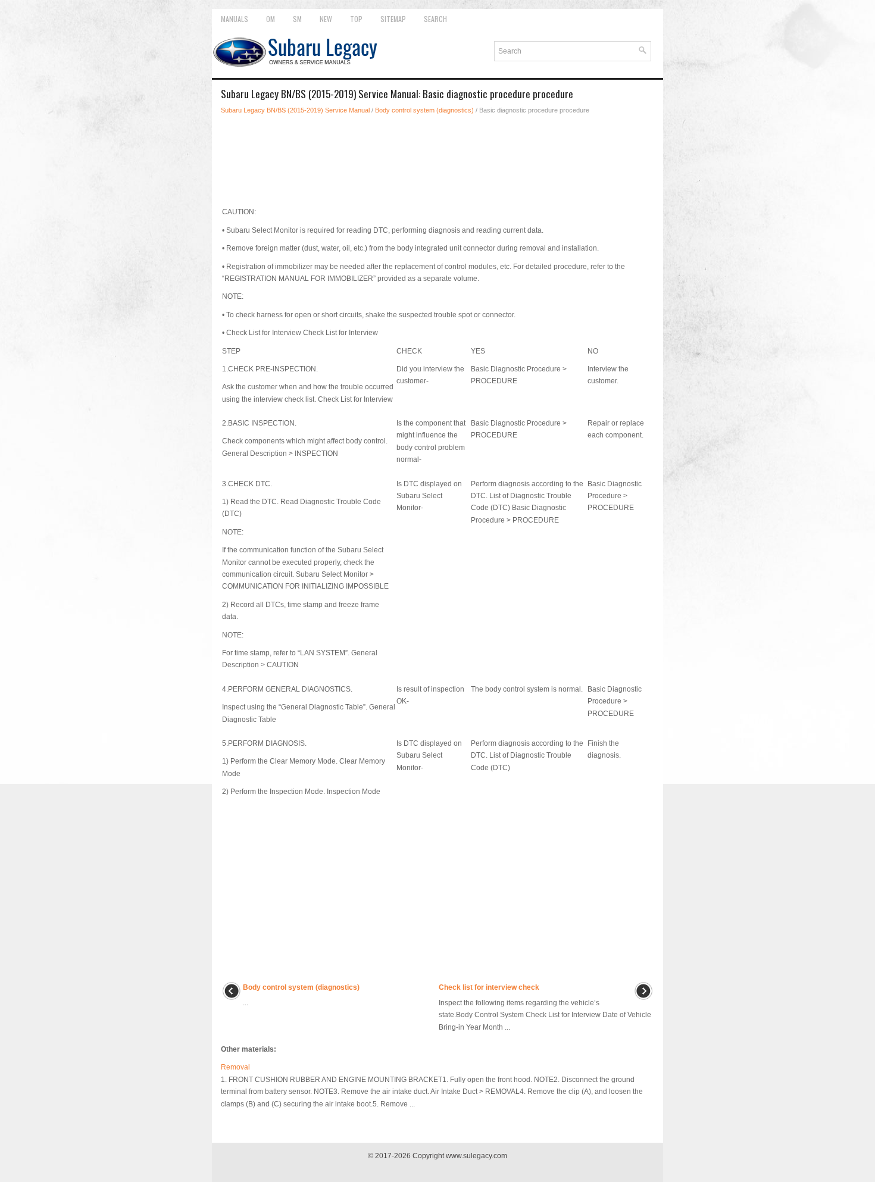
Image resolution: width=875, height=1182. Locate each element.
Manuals (234, 19)
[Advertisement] (437, 157)
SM (297, 19)
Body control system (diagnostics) (424, 110)
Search (435, 19)
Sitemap (393, 19)
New (326, 19)
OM (270, 19)
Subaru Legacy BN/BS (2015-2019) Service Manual (295, 110)
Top (356, 19)
